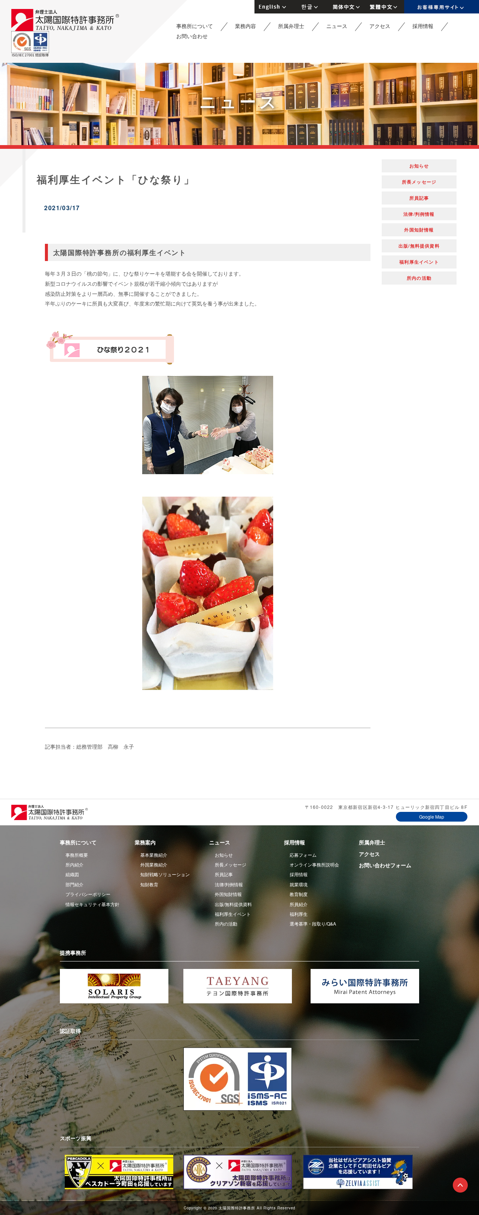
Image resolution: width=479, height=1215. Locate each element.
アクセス (379, 26)
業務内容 (245, 26)
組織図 (72, 874)
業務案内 (145, 842)
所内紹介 (74, 864)
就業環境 (299, 884)
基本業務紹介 (153, 855)
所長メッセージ (419, 181)
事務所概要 (76, 855)
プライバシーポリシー (87, 894)
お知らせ (419, 165)
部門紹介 (74, 884)
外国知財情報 (419, 229)
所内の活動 (419, 277)
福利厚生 (299, 914)
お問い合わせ (192, 36)
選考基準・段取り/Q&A (313, 923)
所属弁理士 (291, 26)
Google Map (431, 816)
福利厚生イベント (419, 261)
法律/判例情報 (418, 214)
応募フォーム (303, 855)
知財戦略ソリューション (165, 874)
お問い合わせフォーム (385, 865)
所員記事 (419, 197)
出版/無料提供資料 (419, 245)
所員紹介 (299, 904)
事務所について (194, 26)
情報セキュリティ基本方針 (92, 904)
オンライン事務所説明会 (314, 864)
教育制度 (299, 894)
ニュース (336, 26)
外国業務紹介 (153, 864)
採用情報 (422, 26)
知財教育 (149, 884)
